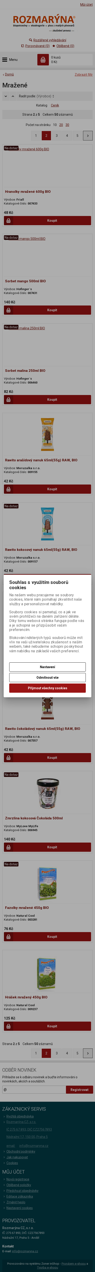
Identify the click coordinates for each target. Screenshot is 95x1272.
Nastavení (47, 667)
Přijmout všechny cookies (47, 688)
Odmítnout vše (47, 677)
